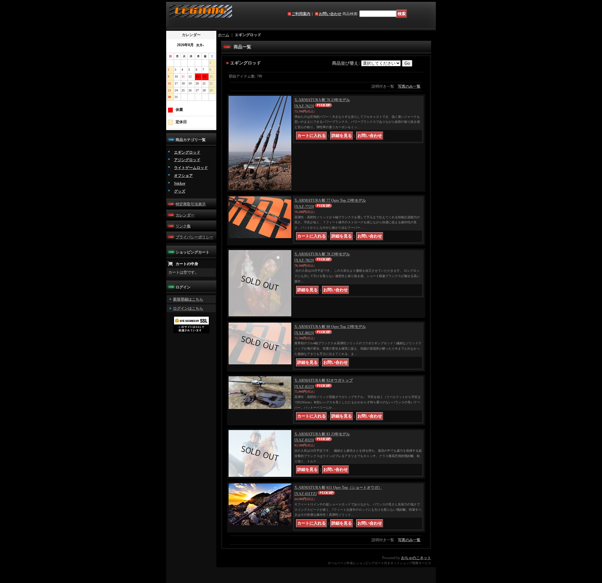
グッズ (179, 191)
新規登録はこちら (188, 299)
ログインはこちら (188, 308)
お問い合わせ (330, 14)
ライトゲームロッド (191, 168)
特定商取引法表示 (191, 204)
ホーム (223, 35)
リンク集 (183, 226)
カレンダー (185, 215)
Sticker (179, 183)
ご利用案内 (301, 14)
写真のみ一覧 (409, 86)
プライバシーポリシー (194, 237)
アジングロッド (187, 160)
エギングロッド (187, 152)
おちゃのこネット (416, 558)
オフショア (183, 175)
